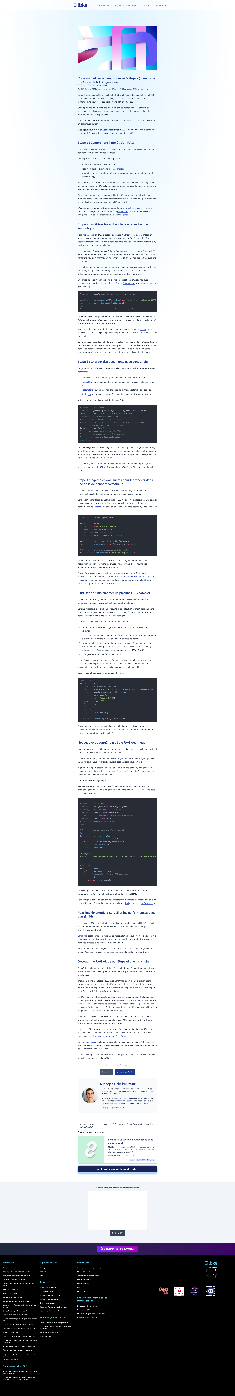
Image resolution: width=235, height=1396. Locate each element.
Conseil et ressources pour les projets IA (54, 1323)
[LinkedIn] (207, 1270)
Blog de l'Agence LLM (47, 1303)
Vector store (87, 390)
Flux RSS (119, 1233)
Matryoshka (112, 345)
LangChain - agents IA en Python (14, 1279)
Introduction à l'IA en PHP (12, 1293)
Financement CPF (83, 1310)
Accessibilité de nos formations (88, 1276)
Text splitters (87, 382)
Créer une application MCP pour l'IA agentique (19, 1346)
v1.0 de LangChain (104, 129)
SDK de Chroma (107, 467)
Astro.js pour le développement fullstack (17, 1272)
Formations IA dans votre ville (50, 1295)
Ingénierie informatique (126, 5)
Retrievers (86, 394)
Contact (146, 5)
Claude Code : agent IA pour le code (15, 1311)
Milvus (143, 329)
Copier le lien (106, 1072)
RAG (151, 95)
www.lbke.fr (213, 1267)
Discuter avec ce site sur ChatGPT (119, 1249)
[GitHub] (211, 1270)
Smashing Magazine (125, 1101)
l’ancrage (120, 169)
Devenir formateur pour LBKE (87, 1318)
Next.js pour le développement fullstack (16, 1276)
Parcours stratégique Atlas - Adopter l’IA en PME (19, 1336)
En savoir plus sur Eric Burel (113, 1108)
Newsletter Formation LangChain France (54, 1307)
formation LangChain (134, 208)
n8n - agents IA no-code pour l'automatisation (19, 1328)
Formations (104, 5)
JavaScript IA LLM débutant (12, 1297)
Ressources (161, 5)
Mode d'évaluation (83, 1272)
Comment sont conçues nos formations (90, 1268)
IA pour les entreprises (10, 1332)
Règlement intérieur (84, 1279)
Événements (81, 1291)
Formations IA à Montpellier (49, 1299)
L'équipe (43, 1268)
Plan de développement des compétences (91, 1314)
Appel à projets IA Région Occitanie (52, 1311)
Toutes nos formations (10, 1268)
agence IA (126, 215)
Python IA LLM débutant (11, 1289)
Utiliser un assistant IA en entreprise (15, 1315)
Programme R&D (46, 1336)
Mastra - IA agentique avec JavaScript (16, 1301)
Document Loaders (90, 377)
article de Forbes (88, 1042)
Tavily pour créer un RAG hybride (140, 903)
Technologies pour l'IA (47, 1291)
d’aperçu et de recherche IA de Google (110, 1036)
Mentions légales (83, 1283)
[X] (215, 1270)
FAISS (144, 580)
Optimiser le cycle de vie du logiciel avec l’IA (18, 1324)
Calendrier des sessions (11, 1360)
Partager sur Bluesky (125, 1072)
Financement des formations (87, 1306)
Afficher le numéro (211, 1277)
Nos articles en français (48, 1287)
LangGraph (122, 758)
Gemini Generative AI (125, 283)
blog (144, 1101)
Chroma (97, 506)
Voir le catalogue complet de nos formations (117, 1169)
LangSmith (82, 936)
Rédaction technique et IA (49, 1332)
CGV (79, 1287)
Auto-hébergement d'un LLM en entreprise (18, 1350)
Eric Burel (84, 85)
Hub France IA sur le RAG (132, 1000)
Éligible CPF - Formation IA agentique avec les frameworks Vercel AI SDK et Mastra (19, 1378)
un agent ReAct (145, 768)
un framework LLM (119, 211)
